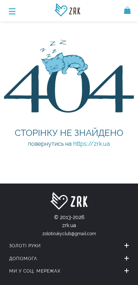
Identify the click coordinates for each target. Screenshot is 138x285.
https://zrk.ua (91, 143)
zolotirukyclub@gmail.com (69, 233)
